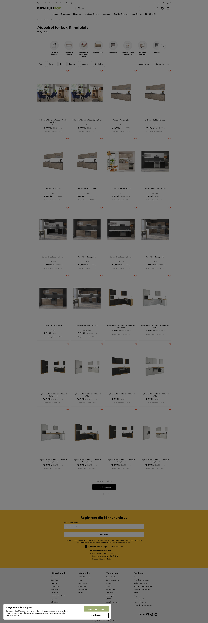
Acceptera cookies (96, 609)
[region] (57, 612)
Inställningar (96, 615)
